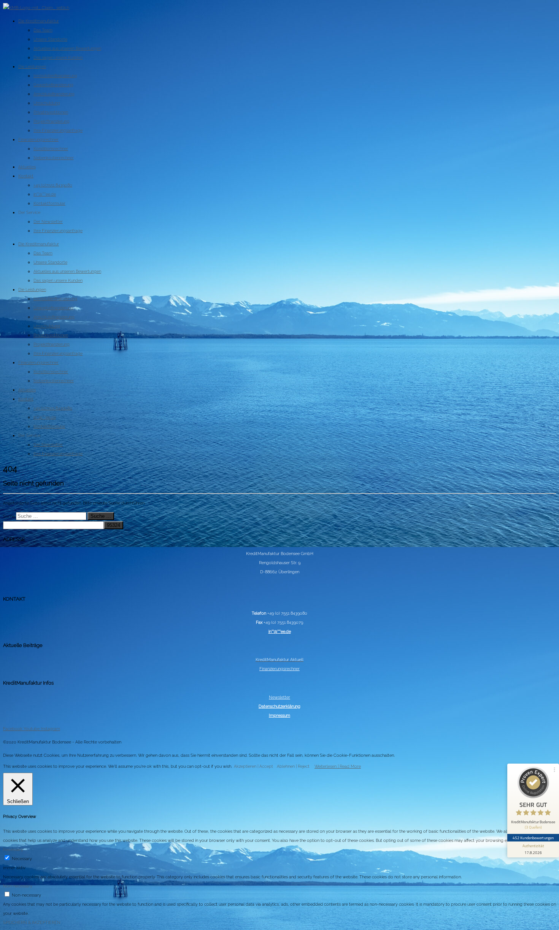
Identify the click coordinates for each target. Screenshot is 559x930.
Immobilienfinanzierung (55, 75)
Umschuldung (46, 103)
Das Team (42, 30)
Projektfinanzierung (51, 121)
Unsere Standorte (50, 39)
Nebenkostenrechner (53, 157)
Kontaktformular (49, 203)
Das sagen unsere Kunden (58, 57)
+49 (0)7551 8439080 (52, 185)
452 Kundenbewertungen (533, 837)
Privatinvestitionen (50, 112)
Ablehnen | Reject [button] (293, 766)
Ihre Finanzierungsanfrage (58, 130)
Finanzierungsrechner (38, 139)
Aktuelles (27, 166)
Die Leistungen (32, 66)
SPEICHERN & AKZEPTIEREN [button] (31, 922)
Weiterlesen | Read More (337, 766)
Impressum (279, 715)
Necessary (22, 858)
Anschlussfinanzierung (54, 93)
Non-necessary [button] (17, 886)
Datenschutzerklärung (279, 706)
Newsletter (279, 697)
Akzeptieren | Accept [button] (253, 766)
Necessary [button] (13, 849)
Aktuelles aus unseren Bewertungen (67, 48)
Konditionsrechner (50, 148)
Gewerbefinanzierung (53, 84)
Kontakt (25, 176)
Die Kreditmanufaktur (38, 21)
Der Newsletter (48, 221)
